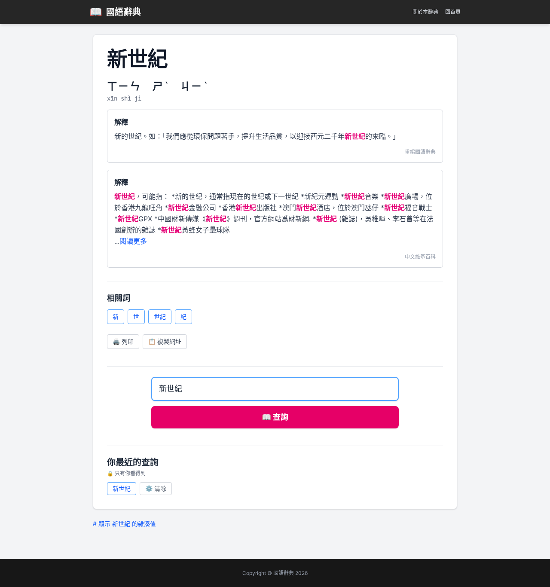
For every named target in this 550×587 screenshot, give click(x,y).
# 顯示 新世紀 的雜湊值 (124, 523)
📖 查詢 (275, 417)
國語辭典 (115, 12)
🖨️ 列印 (123, 341)
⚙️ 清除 (155, 488)
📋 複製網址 (164, 341)
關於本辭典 (425, 12)
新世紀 (122, 488)
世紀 (160, 316)
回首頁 (453, 12)
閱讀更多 (133, 241)
